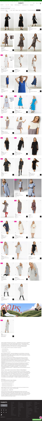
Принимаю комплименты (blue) (18, 112)
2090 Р (17, 69)
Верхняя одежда (13, 407)
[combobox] (3, 10)
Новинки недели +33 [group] (17, 4)
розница (14, 1)
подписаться (25, 1)
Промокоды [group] (31, 4)
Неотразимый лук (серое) (4, 299)
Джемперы (12, 409)
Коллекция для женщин (29, 410)
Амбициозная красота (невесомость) (33, 91)
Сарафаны (19, 409)
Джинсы (12, 410)
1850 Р (3, 89)
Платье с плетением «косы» (32, 174)
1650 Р (18, 110)
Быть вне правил (30, 258)
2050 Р (3, 48)
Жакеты (12, 411)
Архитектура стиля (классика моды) (5, 133)
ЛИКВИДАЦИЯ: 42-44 (28, 405)
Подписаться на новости (4, 405)
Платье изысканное (3, 49)
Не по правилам (3, 154)
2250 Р (31, 27)
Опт (34, 405)
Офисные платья (20, 403)
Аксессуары (12, 403)
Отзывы (35, 410)
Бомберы (12, 405)
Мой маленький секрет (17, 154)
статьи (20, 1)
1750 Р (32, 173)
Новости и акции (36, 408)
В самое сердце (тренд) (3, 112)
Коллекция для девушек (29, 409)
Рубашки (19, 408)
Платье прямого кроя (3, 153)
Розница (35, 407)
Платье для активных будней (4, 90)
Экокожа (27, 417)
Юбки (19, 416)
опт (10, 1)
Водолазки (12, 408)
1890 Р (31, 89)
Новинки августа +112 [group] (25, 4)
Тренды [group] (12, 4)
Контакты (35, 404)
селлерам (12, 1)
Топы (18, 411)
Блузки (12, 404)
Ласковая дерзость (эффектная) (4, 50)
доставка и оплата (5, 1)
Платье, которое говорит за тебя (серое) (19, 279)
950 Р (4, 334)
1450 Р (4, 173)
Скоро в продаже (28, 404)
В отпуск (27, 407)
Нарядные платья (20, 404)
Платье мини (2, 174)
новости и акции (17, 1)
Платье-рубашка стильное (4, 111)
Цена (19, 10)
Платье (29, 90)
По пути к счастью (17, 71)
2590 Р (4, 69)
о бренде (1, 1)
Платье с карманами (17, 111)
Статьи (35, 409)
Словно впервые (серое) (4, 279)
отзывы (23, 1)
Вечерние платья (20, 405)
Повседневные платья (21, 407)
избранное (28, 1)
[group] (7, 4)
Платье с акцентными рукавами (18, 153)
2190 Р (18, 194)
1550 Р (18, 215)
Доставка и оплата (36, 403)
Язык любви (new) (3, 237)
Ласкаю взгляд (16, 237)
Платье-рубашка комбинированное (19, 195)
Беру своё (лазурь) (3, 91)
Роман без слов (30, 29)
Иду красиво (2, 258)
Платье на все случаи (3, 278)
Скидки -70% (27, 406)
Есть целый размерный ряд (32, 10)
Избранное (35, 411)
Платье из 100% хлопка (17, 70)
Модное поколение (3, 336)
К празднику (27, 411)
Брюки (12, 406)
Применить (38, 10)
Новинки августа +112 (29, 403)
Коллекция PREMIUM (29, 408)
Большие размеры (20, 406)
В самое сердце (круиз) (3, 71)
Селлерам (35, 406)
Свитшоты (19, 410)
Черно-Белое (28, 416)
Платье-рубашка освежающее (4, 70)
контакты (8, 1)
